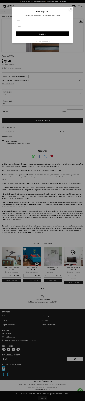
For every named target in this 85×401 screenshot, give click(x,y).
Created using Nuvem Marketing (42, 41)
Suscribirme (42, 34)
